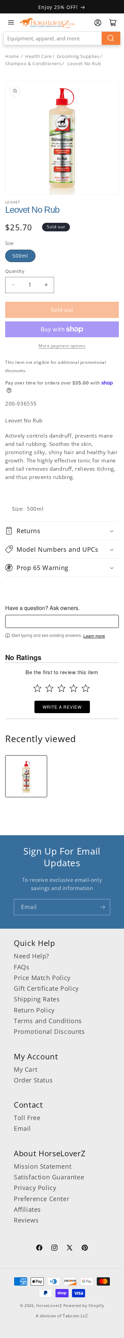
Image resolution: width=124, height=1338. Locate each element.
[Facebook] (39, 1248)
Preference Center (41, 1199)
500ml (20, 255)
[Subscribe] (102, 907)
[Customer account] (97, 22)
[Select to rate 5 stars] (85, 688)
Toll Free (27, 1118)
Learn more (94, 636)
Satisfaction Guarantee (49, 1177)
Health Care (38, 56)
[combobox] (62, 38)
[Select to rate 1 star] (37, 688)
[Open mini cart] (113, 22)
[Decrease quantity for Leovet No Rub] (13, 285)
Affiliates (27, 1209)
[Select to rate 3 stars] (61, 688)
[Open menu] (11, 22)
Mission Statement (42, 1166)
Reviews (26, 1220)
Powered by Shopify (83, 1305)
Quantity (14, 271)
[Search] (111, 38)
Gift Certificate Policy (46, 988)
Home (12, 56)
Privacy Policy (35, 1188)
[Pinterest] (84, 1248)
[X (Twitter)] (69, 1248)
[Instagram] (54, 1248)
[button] (62, 531)
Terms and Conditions (48, 1021)
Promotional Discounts (49, 1031)
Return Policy (34, 1010)
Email (22, 1128)
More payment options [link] (62, 346)
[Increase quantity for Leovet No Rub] (46, 285)
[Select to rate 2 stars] (49, 688)
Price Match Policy (42, 977)
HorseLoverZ (49, 1305)
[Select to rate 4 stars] (73, 688)
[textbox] (62, 621)
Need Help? (31, 956)
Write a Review (62, 707)
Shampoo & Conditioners (33, 63)
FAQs (21, 967)
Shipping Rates (37, 999)
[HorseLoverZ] (46, 22)
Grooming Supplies (78, 56)
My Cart (25, 1069)
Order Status (33, 1080)
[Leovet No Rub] (26, 776)
